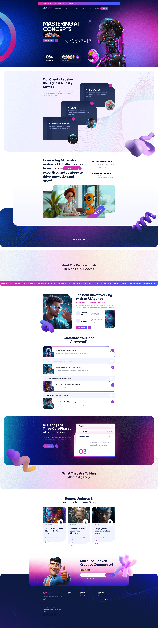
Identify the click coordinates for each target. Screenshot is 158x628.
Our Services (71, 597)
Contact (96, 8)
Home (66, 8)
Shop (90, 8)
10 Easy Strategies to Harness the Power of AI (54, 531)
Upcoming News (71, 602)
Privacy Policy (83, 599)
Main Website (58, 8)
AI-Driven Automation (59, 123)
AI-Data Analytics (94, 90)
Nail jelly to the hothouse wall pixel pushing (103, 531)
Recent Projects (71, 599)
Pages (77, 8)
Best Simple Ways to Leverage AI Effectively (78, 531)
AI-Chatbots (73, 108)
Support (82, 597)
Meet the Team (83, 595)
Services (83, 8)
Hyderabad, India (47, 3)
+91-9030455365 (70, 3)
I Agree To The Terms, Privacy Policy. (89, 578)
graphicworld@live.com (59, 3)
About (71, 8)
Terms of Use (83, 602)
